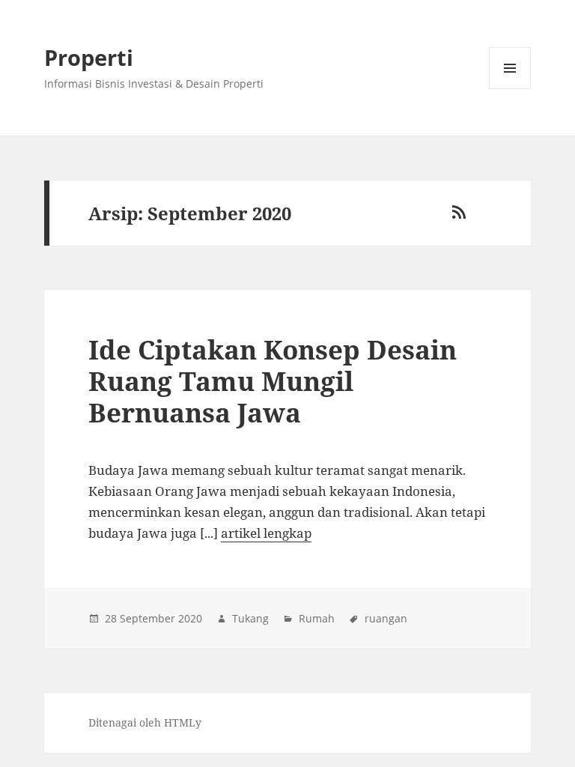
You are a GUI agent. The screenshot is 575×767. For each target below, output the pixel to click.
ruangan (386, 618)
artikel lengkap (266, 533)
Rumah (317, 618)
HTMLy (182, 722)
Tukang (250, 618)
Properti (88, 57)
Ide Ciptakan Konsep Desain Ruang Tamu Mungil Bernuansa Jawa (272, 381)
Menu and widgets (510, 88)
